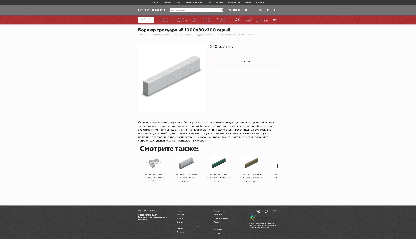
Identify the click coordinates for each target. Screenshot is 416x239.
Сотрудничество (221, 211)
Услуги (178, 2)
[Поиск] (222, 10)
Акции (179, 211)
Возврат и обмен (221, 218)
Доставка (167, 2)
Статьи (180, 222)
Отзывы (219, 2)
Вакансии (218, 215)
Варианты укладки (194, 2)
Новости (180, 215)
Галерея (248, 2)
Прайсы (155, 2)
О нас (209, 2)
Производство (234, 2)
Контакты (260, 2)
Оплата (180, 232)
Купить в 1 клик (244, 61)
